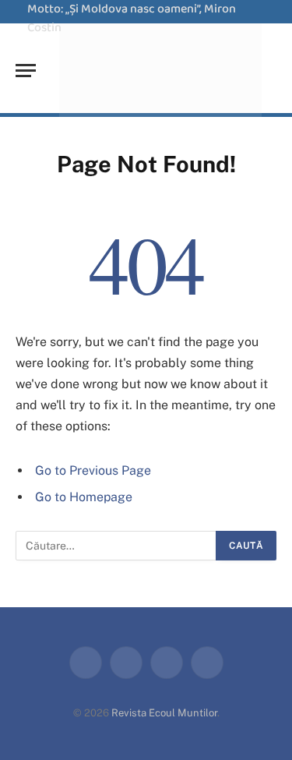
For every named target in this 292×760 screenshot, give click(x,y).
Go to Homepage (83, 497)
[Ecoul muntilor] (160, 70)
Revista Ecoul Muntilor (164, 713)
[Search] (274, 70)
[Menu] (26, 70)
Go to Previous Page (93, 470)
